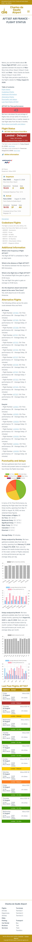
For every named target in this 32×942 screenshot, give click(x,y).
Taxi (17, 925)
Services (5, 928)
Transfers (19, 930)
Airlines (4, 915)
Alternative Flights (8, 97)
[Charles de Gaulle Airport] (4, 11)
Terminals (19, 908)
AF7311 (15, 335)
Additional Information (9, 94)
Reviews (5, 925)
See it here (12, 146)
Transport (19, 920)
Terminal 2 (19, 913)
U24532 (16, 444)
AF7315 (15, 350)
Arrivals (4, 911)
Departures (5, 913)
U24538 (16, 451)
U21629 (15, 414)
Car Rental (5, 923)
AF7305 (15, 320)
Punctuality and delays (9, 99)
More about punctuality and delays (13, 124)
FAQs (3, 918)
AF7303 (15, 313)
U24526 (16, 422)
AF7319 (15, 365)
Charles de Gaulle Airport (16, 10)
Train (17, 928)
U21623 (15, 407)
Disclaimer (20, 936)
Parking (4, 920)
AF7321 (15, 372)
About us (16, 938)
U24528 (16, 429)
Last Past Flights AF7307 (10, 102)
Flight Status (6, 89)
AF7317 (15, 357)
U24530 (16, 436)
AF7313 (15, 342)
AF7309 (15, 328)
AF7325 (15, 387)
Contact (27, 936)
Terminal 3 (19, 915)
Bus (17, 923)
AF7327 (15, 394)
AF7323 (15, 380)
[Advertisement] (16, 43)
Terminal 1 (19, 911)
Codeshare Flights (8, 92)
